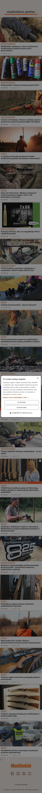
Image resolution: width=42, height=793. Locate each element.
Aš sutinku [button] (22, 402)
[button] (21, 397)
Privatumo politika (16, 394)
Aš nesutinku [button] (22, 407)
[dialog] (21, 396)
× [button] (37, 378)
